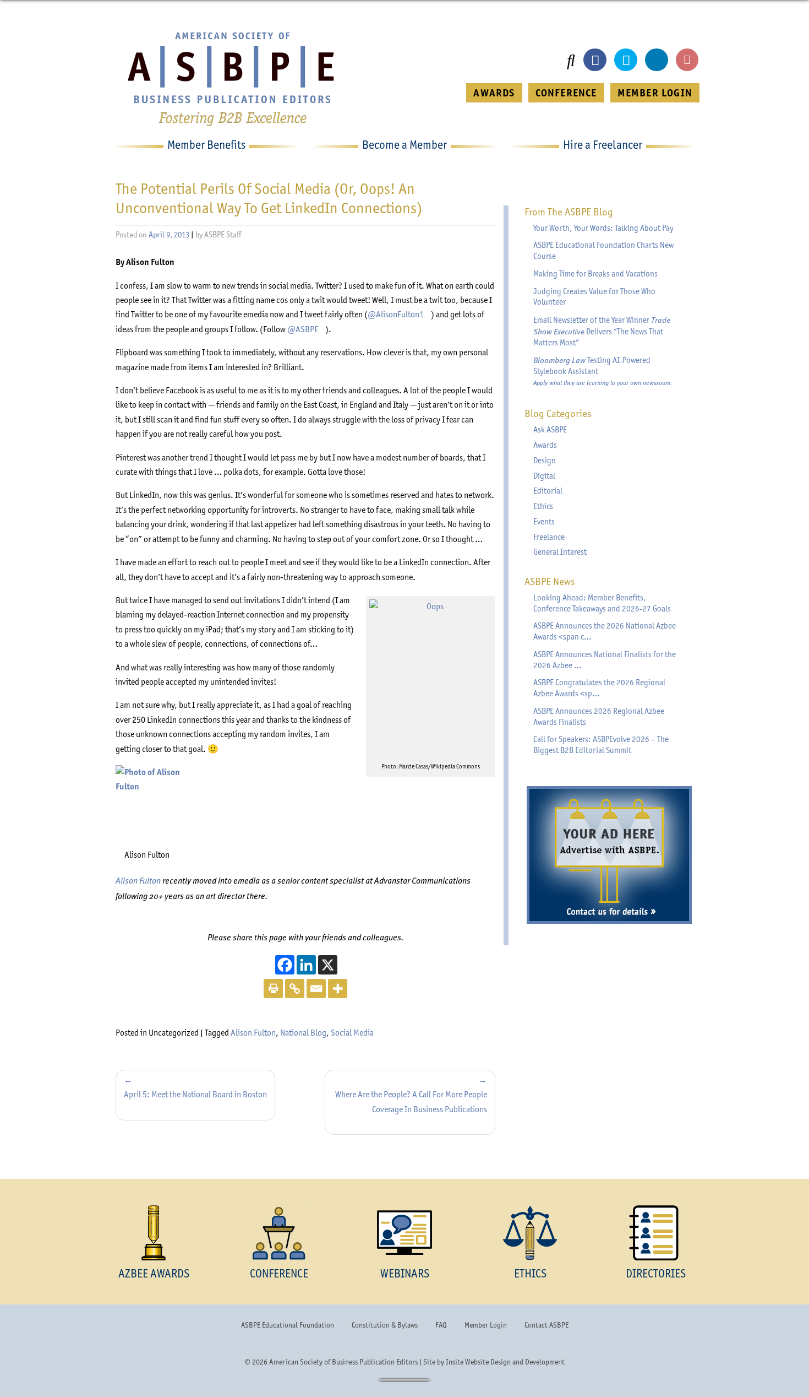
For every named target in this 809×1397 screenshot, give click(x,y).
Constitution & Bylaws (385, 1324)
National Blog (303, 1032)
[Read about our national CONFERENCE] (279, 1232)
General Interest (560, 552)
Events (544, 522)
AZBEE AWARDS (153, 1273)
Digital (544, 476)
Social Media (352, 1032)
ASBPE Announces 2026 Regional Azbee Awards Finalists (598, 716)
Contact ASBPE (546, 1324)
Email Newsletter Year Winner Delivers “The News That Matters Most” (601, 331)
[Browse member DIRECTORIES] (655, 1232)
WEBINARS (404, 1273)
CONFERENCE (566, 92)
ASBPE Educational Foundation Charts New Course (603, 250)
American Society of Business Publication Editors (343, 1361)
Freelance (549, 537)
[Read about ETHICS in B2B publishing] (529, 1232)
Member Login (485, 1324)
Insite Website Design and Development (505, 1361)
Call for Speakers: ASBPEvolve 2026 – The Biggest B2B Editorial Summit (601, 744)
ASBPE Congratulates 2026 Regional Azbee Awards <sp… (599, 688)
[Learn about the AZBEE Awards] (153, 1232)
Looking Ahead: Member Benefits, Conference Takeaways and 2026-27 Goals (602, 603)
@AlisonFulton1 (399, 314)
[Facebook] (284, 964)
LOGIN (654, 92)
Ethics (543, 506)
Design (544, 460)
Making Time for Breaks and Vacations (595, 274)
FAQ (441, 1324)
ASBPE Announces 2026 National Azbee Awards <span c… (604, 631)
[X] (327, 964)
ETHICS (530, 1273)
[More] (337, 988)
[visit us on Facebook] (594, 60)
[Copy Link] (294, 988)
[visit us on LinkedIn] (656, 60)
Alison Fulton (138, 880)
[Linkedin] (306, 964)
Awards (545, 445)
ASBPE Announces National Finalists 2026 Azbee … (604, 659)
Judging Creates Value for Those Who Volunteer (594, 296)
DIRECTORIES (656, 1273)
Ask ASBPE (550, 430)
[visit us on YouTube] (687, 60)
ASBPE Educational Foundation (287, 1324)
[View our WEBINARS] (404, 1232)
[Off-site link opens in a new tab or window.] (430, 677)
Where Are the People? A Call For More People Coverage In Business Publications (411, 1101)
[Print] (273, 988)
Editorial (547, 491)
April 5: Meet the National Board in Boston (195, 1094)
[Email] (316, 988)
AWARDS (494, 92)
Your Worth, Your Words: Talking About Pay (603, 228)
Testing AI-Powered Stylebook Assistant (602, 371)
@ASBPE (306, 329)
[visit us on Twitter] (625, 60)
